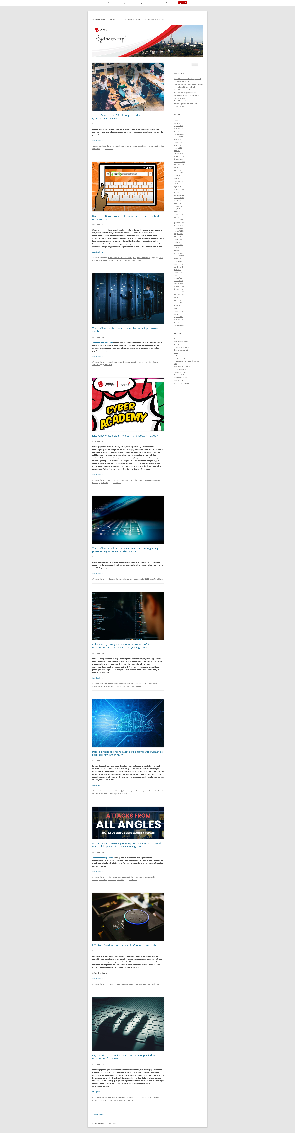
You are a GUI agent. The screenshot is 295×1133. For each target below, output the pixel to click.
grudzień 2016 (179, 286)
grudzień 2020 (179, 156)
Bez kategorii (178, 344)
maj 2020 (177, 176)
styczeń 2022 (178, 126)
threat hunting (147, 683)
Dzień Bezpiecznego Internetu (109, 260)
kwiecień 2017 (178, 278)
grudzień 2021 (179, 129)
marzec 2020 (178, 181)
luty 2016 (177, 314)
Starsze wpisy (98, 1115)
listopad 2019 (178, 192)
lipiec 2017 (177, 270)
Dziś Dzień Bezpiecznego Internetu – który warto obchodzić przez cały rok (127, 217)
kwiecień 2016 (178, 308)
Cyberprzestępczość (136, 146)
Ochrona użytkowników (152, 146)
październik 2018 (179, 228)
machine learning (180, 369)
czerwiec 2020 (178, 173)
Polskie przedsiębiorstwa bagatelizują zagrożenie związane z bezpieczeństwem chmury (127, 753)
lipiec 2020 (177, 170)
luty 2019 (177, 217)
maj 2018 (177, 242)
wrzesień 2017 (179, 264)
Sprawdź (183, 3)
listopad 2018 (178, 225)
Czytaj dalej (97, 140)
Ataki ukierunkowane (122, 146)
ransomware (137, 579)
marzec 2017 (178, 281)
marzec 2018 (178, 248)
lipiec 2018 (177, 236)
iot (130, 984)
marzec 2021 (178, 148)
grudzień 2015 (179, 319)
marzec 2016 (178, 311)
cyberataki (151, 877)
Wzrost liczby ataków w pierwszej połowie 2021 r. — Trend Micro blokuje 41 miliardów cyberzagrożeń (126, 845)
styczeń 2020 (178, 187)
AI (174, 339)
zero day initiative (152, 362)
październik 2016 (179, 292)
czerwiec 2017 (178, 272)
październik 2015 (179, 325)
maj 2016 (177, 306)
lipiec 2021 (177, 140)
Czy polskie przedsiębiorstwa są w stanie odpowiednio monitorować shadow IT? (124, 1057)
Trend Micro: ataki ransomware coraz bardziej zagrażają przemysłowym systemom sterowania (125, 549)
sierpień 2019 (178, 200)
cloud (141, 1097)
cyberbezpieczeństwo (99, 794)
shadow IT (155, 1097)
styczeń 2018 (178, 253)
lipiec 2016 (177, 300)
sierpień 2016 (178, 297)
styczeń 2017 (178, 284)
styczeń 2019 (178, 220)
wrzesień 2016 (179, 295)
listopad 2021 (178, 131)
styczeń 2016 (178, 317)
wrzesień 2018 (179, 231)
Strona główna (98, 19)
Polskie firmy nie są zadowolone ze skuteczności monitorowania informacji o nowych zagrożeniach (121, 646)
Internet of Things (114, 984)
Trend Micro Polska (132, 19)
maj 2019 (177, 209)
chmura (151, 791)
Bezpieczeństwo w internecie (156, 19)
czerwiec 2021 (178, 142)
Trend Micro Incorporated (102, 342)
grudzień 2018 (179, 223)
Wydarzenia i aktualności (182, 383)
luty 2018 (177, 250)
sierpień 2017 (178, 267)
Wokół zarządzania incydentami (111, 686)
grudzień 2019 (179, 189)
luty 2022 (177, 123)
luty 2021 (177, 151)
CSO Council (137, 683)
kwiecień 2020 (178, 178)
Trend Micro (109, 149)
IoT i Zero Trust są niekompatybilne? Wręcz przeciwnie (124, 945)
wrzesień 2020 (179, 165)
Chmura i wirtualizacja (115, 791)
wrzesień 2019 (179, 198)
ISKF (134, 258)
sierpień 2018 (178, 234)
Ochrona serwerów (180, 372)
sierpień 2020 (178, 167)
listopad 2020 (178, 159)
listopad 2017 (178, 259)
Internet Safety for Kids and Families (120, 258)
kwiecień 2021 (178, 145)
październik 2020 (179, 162)
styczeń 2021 (178, 153)
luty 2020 (177, 184)
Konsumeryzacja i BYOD (182, 367)
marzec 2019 (178, 214)
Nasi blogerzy (115, 19)
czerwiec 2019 (178, 206)
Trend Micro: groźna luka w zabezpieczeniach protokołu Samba (125, 330)
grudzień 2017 (179, 256)
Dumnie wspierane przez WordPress (104, 1123)
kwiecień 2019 (178, 212)
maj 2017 (177, 275)
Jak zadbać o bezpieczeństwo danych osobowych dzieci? (125, 435)
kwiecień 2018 (178, 245)
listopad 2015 (178, 322)
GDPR (176, 353)
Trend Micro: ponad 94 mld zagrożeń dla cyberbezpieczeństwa (116, 116)
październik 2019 (179, 195)
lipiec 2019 (177, 203)
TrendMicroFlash (180, 380)
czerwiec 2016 (178, 303)
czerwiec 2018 (178, 239)
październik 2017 (179, 261)
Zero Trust (134, 984)
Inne (175, 355)
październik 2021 (179, 134)
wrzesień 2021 (179, 137)
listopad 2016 (178, 289)
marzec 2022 (178, 120)
